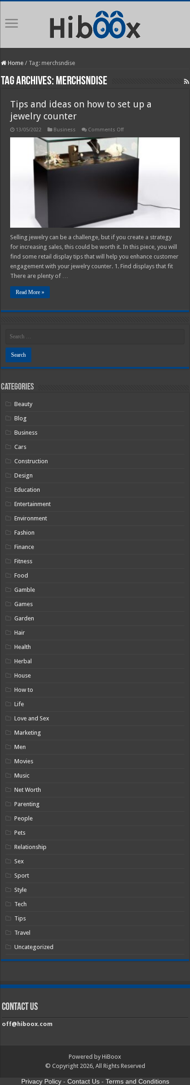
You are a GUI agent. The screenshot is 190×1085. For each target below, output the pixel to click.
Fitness (23, 561)
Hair (19, 632)
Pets (19, 832)
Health (22, 646)
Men (20, 746)
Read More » (30, 292)
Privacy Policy (41, 1081)
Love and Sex (31, 718)
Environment (30, 518)
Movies (23, 761)
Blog (20, 418)
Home (15, 62)
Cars (20, 446)
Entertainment (32, 504)
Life (19, 704)
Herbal (23, 661)
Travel (22, 932)
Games (23, 604)
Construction (31, 461)
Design (23, 475)
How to (23, 689)
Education (27, 489)
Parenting (27, 804)
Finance (24, 546)
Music (22, 775)
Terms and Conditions (137, 1081)
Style (20, 889)
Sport (21, 875)
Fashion (24, 532)
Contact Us (83, 1081)
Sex (19, 861)
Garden (24, 618)
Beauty (23, 404)
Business (64, 130)
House (22, 675)
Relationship (30, 846)
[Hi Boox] (95, 23)
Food (21, 575)
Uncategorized (33, 946)
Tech (20, 904)
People (23, 818)
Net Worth (27, 789)
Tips (20, 918)
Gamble (24, 589)
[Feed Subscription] (186, 81)
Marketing (27, 732)
